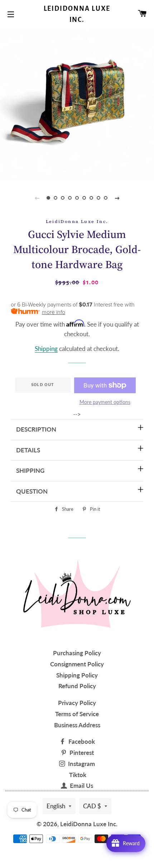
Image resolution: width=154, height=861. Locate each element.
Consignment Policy (77, 664)
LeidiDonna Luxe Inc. (77, 14)
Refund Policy (77, 686)
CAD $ (92, 806)
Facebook (81, 741)
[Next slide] (117, 198)
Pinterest (81, 752)
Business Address (77, 725)
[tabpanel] (77, 104)
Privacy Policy (77, 703)
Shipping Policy (77, 675)
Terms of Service (77, 714)
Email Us (80, 785)
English (56, 806)
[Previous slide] (37, 198)
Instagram (81, 763)
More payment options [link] (105, 402)
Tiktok (77, 775)
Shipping (46, 348)
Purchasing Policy (77, 653)
